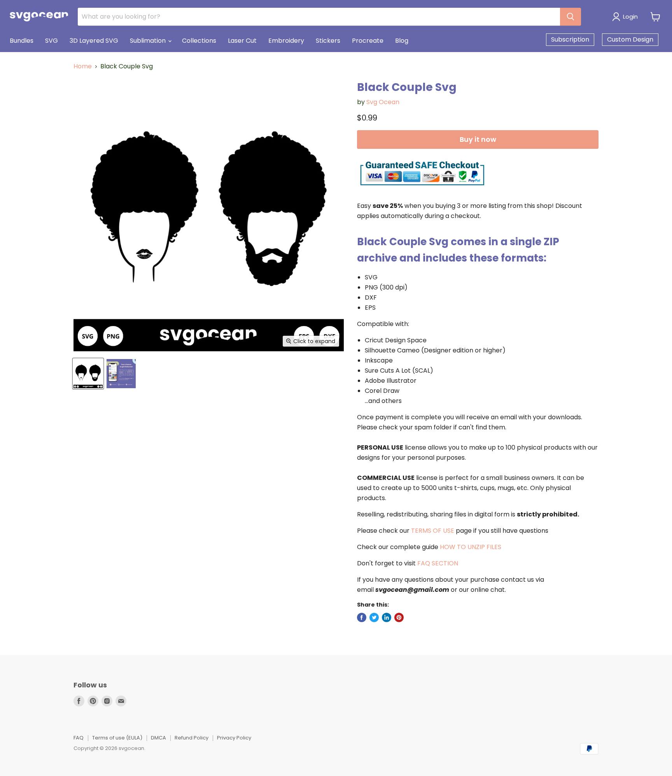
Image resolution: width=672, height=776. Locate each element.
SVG (51, 40)
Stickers (328, 40)
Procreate (367, 40)
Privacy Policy (234, 737)
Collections (199, 40)
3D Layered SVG (94, 40)
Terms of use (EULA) (117, 737)
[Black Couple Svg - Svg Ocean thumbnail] (88, 373)
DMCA (158, 737)
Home (83, 66)
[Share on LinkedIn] (386, 617)
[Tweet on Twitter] (374, 617)
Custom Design (630, 39)
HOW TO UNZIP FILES (470, 546)
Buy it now (478, 139)
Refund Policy (191, 737)
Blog (401, 40)
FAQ (79, 737)
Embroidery (286, 40)
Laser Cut (242, 40)
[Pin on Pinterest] (399, 617)
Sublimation (148, 40)
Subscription (570, 39)
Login (630, 16)
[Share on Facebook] (361, 617)
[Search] (570, 17)
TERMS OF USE (432, 530)
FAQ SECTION (437, 563)
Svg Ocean (382, 102)
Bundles (21, 40)
